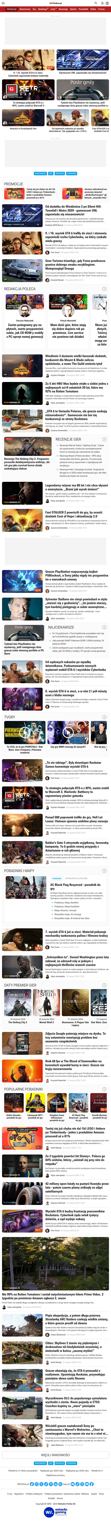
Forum (101, 9)
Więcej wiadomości (55, 1455)
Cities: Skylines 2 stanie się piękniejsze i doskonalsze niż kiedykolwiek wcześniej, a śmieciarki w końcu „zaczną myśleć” (55, 1353)
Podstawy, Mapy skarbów (66, 902)
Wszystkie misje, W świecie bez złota (71, 918)
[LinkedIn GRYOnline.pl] (56, 1484)
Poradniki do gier (55, 870)
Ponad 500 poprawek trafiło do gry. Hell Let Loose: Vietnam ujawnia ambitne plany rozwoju (55, 825)
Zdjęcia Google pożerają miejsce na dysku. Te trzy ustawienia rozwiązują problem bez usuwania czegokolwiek (55, 1043)
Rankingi (42, 9)
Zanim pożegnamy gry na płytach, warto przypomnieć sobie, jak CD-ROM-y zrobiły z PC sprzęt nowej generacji (24, 321)
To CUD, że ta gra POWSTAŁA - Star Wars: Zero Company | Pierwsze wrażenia (24, 737)
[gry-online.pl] (55, 3)
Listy (52, 9)
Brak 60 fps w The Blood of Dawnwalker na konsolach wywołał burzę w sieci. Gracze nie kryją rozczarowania (55, 1071)
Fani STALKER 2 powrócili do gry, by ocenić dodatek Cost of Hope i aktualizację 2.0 (55, 520)
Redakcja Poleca (55, 288)
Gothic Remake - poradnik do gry (14, 1106)
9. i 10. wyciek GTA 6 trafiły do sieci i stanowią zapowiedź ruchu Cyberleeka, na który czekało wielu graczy (28, 63)
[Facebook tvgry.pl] (92, 1484)
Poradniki (83, 9)
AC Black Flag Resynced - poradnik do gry (55, 898)
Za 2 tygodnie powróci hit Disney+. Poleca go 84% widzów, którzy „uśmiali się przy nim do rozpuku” (55, 1166)
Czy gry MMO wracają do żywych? (68, 734)
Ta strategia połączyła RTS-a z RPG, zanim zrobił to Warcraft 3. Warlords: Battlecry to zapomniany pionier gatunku (28, 93)
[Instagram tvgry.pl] (82, 1484)
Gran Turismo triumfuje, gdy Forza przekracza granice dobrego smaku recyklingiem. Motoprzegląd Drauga (55, 270)
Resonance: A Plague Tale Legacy (75, 1008)
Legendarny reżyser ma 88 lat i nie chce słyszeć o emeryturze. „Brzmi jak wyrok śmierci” (55, 493)
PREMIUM (12, 9)
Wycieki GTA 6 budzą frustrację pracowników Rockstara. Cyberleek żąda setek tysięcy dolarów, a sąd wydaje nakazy (55, 1221)
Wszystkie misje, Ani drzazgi (67, 914)
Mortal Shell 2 (46, 1006)
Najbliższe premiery (55, 1475)
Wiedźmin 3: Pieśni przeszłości (22, 1470)
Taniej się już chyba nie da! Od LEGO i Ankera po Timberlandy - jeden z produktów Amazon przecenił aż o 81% (31, 193)
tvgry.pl (55, 717)
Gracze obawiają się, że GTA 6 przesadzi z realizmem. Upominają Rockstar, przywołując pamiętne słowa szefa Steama (55, 1380)
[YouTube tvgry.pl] (73, 1484)
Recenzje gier (81, 439)
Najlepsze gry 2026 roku (51, 1470)
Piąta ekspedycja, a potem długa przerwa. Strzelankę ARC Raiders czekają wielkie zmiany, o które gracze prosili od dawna (55, 1325)
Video (93, 9)
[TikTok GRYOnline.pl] (46, 1484)
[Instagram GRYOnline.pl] (37, 1484)
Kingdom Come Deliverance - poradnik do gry (57, 1107)
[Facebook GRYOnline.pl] (32, 1484)
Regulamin (19, 1494)
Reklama (85, 1494)
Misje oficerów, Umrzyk (65, 910)
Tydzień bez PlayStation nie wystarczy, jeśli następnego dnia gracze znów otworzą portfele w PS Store (83, 93)
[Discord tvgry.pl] (87, 1484)
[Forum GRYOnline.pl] (60, 1484)
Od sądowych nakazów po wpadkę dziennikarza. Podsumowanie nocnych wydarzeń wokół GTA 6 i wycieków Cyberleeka (68, 120)
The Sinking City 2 (17, 1006)
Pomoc (60, 1498)
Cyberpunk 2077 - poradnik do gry (35, 1106)
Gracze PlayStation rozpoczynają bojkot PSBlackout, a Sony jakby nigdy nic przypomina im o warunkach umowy (55, 581)
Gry (34, 9)
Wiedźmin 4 (97, 1470)
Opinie (73, 9)
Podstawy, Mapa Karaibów (66, 906)
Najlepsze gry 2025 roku (77, 1470)
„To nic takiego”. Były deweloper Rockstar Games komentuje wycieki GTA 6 (55, 770)
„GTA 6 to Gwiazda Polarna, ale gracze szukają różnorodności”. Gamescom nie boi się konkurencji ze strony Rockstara (55, 421)
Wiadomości (40, 173)
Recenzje (63, 9)
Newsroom (25, 9)
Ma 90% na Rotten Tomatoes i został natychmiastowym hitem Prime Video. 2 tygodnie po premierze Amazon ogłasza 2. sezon (55, 1273)
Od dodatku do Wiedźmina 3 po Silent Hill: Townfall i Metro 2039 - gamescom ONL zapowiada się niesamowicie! (83, 63)
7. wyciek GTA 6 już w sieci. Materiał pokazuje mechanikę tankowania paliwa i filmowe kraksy (55, 939)
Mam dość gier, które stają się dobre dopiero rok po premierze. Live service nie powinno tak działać (68, 321)
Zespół (94, 1494)
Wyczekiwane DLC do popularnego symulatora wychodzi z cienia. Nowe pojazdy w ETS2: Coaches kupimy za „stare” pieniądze (55, 1408)
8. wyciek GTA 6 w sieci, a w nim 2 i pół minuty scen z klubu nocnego (55, 699)
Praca (101, 1494)
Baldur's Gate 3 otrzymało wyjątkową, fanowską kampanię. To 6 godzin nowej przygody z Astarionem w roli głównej (55, 852)
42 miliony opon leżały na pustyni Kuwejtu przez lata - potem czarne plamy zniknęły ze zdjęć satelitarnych (55, 1193)
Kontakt (51, 1498)
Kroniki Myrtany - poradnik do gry (100, 1106)
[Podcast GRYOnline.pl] (51, 1484)
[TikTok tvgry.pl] (77, 1484)
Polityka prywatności (53, 1494)
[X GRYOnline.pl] (41, 1484)
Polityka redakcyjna (34, 1494)
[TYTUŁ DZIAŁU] (55, 985)
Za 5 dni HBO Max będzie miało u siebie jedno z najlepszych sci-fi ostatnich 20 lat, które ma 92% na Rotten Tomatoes (55, 393)
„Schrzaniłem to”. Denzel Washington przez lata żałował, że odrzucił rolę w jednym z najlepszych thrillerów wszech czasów (55, 967)
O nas (9, 1494)
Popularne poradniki (55, 1089)
